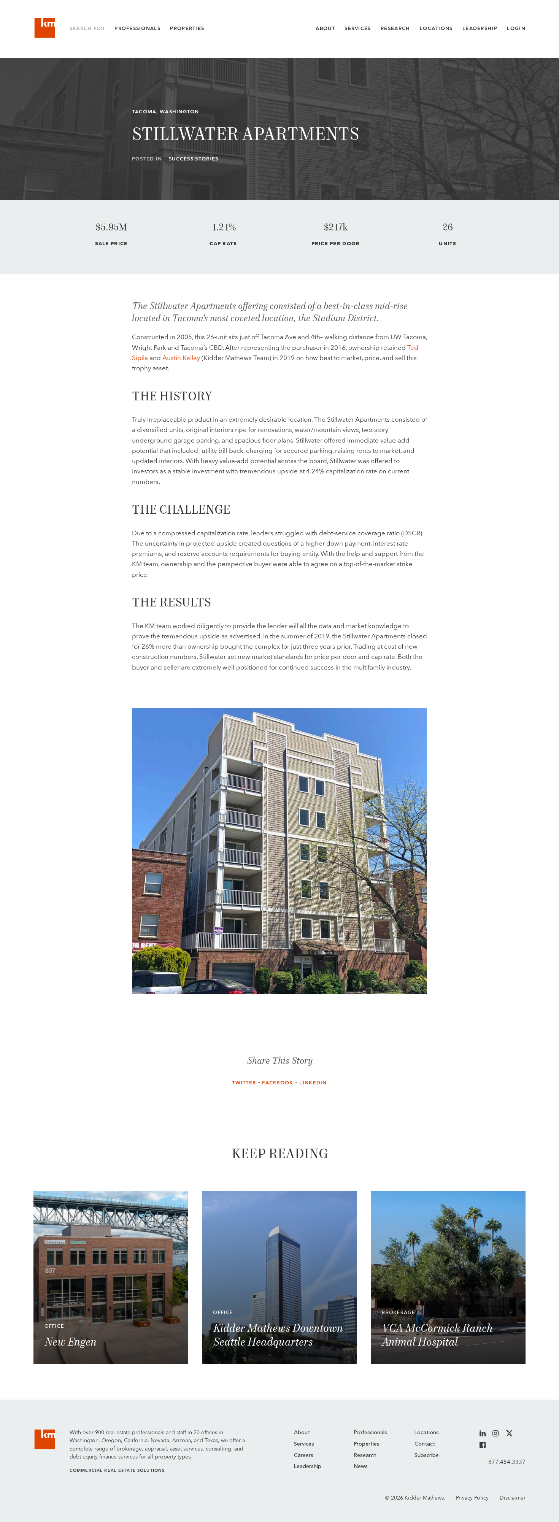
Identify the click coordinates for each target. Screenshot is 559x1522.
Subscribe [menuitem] (426, 1455)
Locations (436, 28)
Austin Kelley (181, 358)
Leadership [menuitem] (307, 1466)
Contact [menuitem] (424, 1444)
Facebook (277, 1083)
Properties (187, 28)
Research (395, 28)
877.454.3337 (507, 1461)
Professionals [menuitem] (370, 1432)
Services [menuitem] (304, 1444)
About (325, 28)
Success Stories (193, 159)
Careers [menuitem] (303, 1455)
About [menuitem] (302, 1432)
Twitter (244, 1083)
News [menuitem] (361, 1466)
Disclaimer (513, 1498)
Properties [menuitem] (367, 1444)
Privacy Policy (472, 1498)
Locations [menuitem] (426, 1432)
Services (358, 28)
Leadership (479, 28)
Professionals (137, 28)
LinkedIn (313, 1083)
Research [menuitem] (365, 1455)
